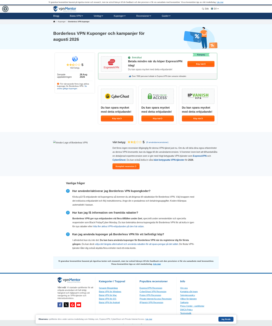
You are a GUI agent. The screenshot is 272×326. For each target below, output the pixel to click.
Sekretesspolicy (187, 295)
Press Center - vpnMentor (192, 306)
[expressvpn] (157, 66)
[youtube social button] (78, 304)
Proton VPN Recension (150, 295)
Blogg (56, 16)
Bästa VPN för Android (109, 302)
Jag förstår (226, 319)
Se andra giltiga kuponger (72, 87)
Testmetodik (185, 313)
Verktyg (97, 16)
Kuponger (119, 16)
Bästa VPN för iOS (107, 299)
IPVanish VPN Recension (151, 302)
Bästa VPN (75, 16)
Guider (165, 16)
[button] (5, 8)
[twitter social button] (66, 304)
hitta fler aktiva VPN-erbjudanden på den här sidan (118, 226)
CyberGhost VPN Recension (153, 291)
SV (215, 9)
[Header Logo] (64, 9)
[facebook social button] (60, 304)
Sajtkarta (184, 302)
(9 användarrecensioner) (157, 142)
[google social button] (72, 304)
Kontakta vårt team (189, 291)
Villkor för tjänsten (188, 299)
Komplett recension (125, 166)
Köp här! (200, 64)
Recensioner (142, 16)
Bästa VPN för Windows (110, 291)
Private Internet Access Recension (156, 299)
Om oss (184, 288)
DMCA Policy (186, 309)
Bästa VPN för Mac (108, 295)
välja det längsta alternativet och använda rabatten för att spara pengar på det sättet (136, 244)
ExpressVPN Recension (151, 288)
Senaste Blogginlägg (108, 288)
